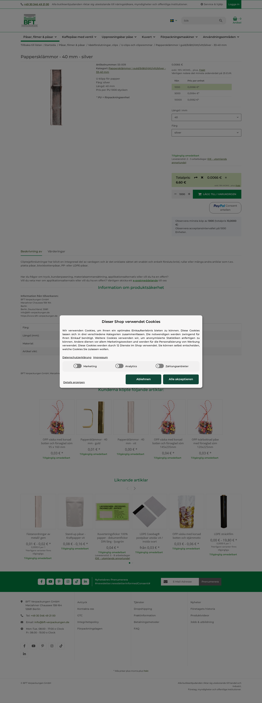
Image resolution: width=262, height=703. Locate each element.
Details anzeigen (74, 382)
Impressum (100, 357)
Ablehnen (143, 379)
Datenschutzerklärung (76, 357)
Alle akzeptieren (181, 379)
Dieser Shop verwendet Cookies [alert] (131, 321)
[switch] (77, 366)
